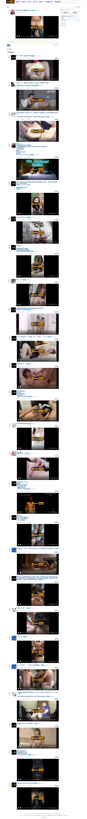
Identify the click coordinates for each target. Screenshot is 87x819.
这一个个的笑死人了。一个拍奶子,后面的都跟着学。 (29, 665)
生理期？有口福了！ (21, 608)
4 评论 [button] (56, 398)
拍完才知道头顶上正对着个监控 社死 (25, 783)
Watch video (19, 279)
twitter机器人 (23, 58)
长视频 (23, 1)
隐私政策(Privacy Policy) (51, 815)
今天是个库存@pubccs (21, 217)
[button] (65, 12)
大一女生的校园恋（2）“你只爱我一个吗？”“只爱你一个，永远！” (32, 336)
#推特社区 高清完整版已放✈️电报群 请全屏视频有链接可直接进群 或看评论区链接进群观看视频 (23, 248)
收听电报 (63, 25)
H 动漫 (35, 1)
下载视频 (29, 58)
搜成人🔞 (66, 12)
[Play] (37, 27)
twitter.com (38, 10)
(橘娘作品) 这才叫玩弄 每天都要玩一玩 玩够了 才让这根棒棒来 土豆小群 (23, 518)
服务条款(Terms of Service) (63, 815)
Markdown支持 (56, 44)
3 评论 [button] (56, 339)
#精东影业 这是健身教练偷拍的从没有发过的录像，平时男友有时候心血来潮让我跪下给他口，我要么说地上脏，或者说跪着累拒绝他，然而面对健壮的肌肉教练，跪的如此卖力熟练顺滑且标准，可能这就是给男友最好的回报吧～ (37, 578)
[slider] (33, 36)
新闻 (41, 1)
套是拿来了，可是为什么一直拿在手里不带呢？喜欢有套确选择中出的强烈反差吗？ (36, 548)
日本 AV (29, 1)
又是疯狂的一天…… (21, 364)
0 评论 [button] (56, 522)
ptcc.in (26, 520)
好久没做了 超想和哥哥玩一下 (21, 452)
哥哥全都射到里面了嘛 (22, 423)
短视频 (17, 1)
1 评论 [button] (56, 58)
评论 (8, 6)
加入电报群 (58, 1)
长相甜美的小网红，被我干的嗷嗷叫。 (26, 723)
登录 (76, 6)
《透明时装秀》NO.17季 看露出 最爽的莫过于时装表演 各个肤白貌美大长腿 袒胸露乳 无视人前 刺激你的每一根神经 (22, 485)
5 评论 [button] (56, 366)
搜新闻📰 (76, 12)
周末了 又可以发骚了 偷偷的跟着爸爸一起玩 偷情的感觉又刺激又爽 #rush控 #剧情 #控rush (22, 752)
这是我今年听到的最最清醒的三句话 (24, 10)
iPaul (22, 12)
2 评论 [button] (56, 191)
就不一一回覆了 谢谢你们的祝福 (23, 55)
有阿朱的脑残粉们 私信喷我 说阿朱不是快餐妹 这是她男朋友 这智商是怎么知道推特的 (22, 393)
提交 (8, 45)
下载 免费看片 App (49, 1)
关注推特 (63, 23)
